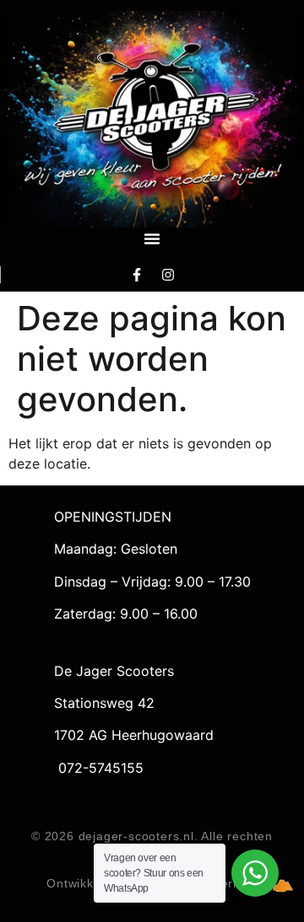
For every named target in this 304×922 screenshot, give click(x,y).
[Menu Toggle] (152, 238)
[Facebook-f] (137, 274)
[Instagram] (168, 274)
